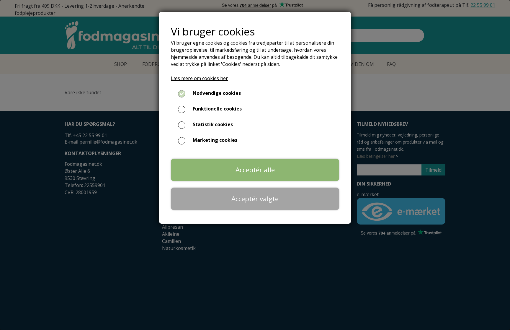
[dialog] (255, 165)
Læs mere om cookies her (199, 78)
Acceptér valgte (255, 198)
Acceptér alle (255, 169)
